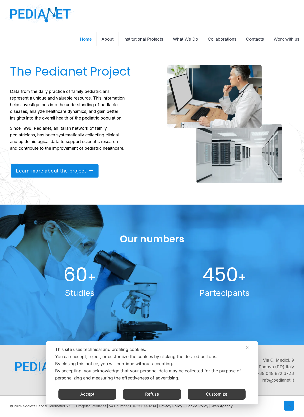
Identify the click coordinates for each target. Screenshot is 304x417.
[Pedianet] (39, 13)
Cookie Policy (197, 406)
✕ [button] (247, 347)
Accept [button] (87, 394)
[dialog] (152, 372)
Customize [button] (216, 394)
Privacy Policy (170, 406)
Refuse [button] (152, 394)
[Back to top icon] (289, 406)
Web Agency (222, 406)
